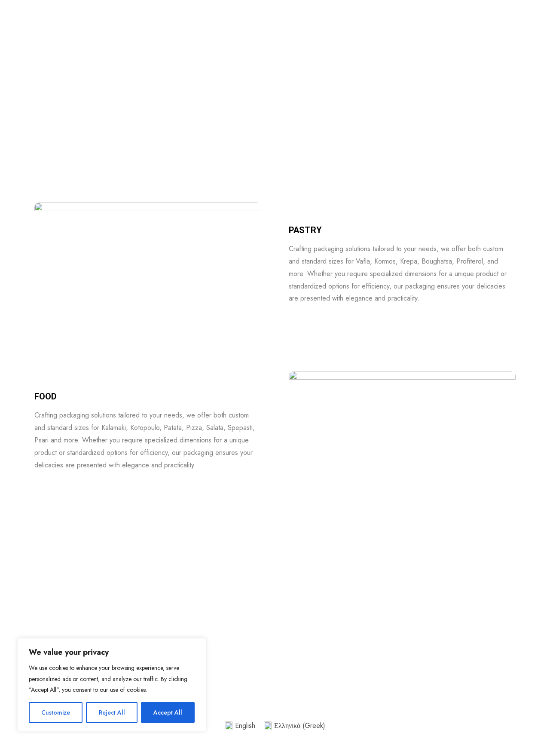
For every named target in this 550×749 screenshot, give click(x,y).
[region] (111, 685)
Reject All (112, 712)
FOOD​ (45, 396)
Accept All (167, 712)
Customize (55, 712)
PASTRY (305, 230)
